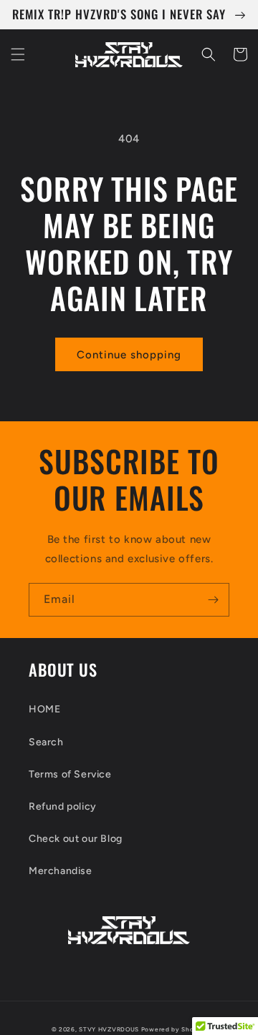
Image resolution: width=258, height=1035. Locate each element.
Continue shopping (129, 354)
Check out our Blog (76, 839)
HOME (44, 709)
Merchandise (60, 871)
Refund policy (63, 806)
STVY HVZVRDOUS (109, 1029)
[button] (18, 54)
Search (46, 742)
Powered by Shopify (174, 1029)
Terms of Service (70, 774)
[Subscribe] (213, 600)
